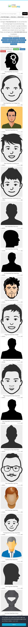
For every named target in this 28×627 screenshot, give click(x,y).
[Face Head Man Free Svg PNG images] (11, 238)
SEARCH (25, 13)
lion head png (13, 44)
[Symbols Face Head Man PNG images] (11, 547)
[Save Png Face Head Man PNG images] (11, 574)
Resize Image (21, 17)
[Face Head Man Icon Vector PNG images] (11, 61)
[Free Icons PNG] (14, 5)
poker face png (15, 42)
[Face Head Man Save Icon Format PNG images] (11, 348)
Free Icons (13, 17)
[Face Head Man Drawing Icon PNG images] (11, 147)
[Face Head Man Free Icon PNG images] (11, 213)
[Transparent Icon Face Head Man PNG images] (11, 522)
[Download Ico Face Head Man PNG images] (11, 436)
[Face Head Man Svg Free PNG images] (11, 467)
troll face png (4, 40)
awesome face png (6, 42)
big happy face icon (21, 40)
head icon (22, 38)
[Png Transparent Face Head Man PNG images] (11, 378)
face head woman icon (7, 38)
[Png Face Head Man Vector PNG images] (11, 287)
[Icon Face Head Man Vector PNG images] (11, 600)
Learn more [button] (15, 621)
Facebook (22, 49)
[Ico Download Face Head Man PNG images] (11, 262)
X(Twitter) (9, 51)
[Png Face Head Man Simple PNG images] (11, 318)
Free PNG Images (5, 17)
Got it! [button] (14, 624)
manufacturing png (12, 40)
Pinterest (3, 51)
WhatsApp (16, 49)
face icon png (16, 38)
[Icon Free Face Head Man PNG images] (11, 497)
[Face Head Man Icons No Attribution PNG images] (11, 409)
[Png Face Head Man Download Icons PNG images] (11, 181)
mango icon (22, 42)
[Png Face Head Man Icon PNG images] (11, 117)
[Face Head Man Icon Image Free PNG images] (11, 88)
